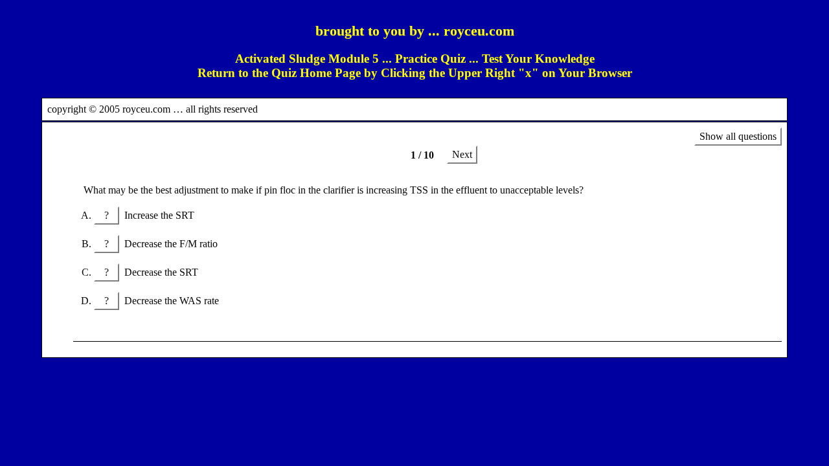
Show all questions (738, 136)
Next (462, 154)
